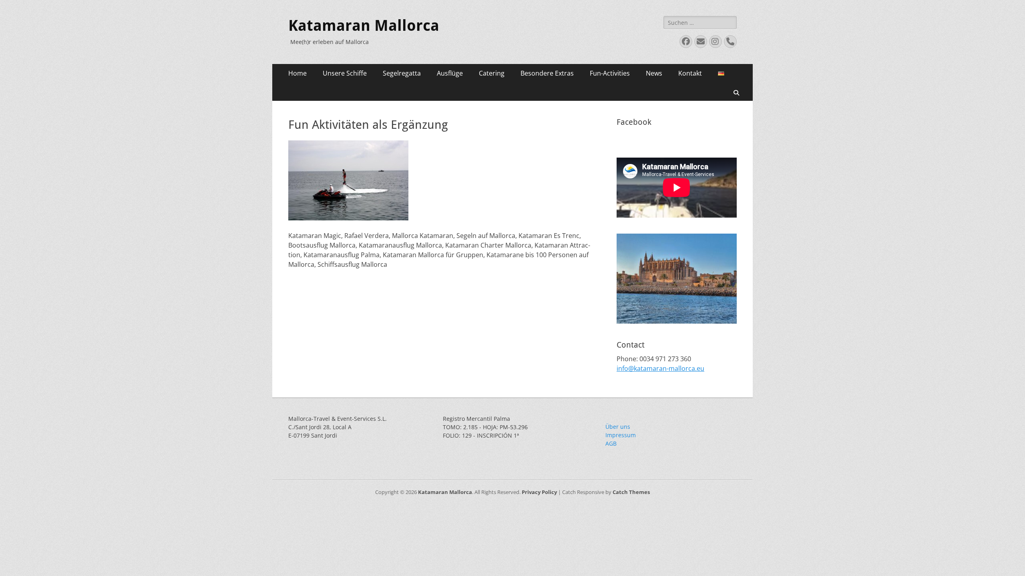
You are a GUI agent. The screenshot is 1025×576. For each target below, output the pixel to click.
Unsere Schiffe (345, 73)
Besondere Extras (547, 73)
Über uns (617, 426)
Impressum (620, 435)
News (654, 73)
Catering (491, 73)
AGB (611, 443)
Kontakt (690, 73)
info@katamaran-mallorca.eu (660, 368)
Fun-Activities (610, 73)
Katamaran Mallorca (363, 25)
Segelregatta (402, 73)
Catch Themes (631, 492)
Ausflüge (450, 73)
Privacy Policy (539, 492)
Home (297, 73)
